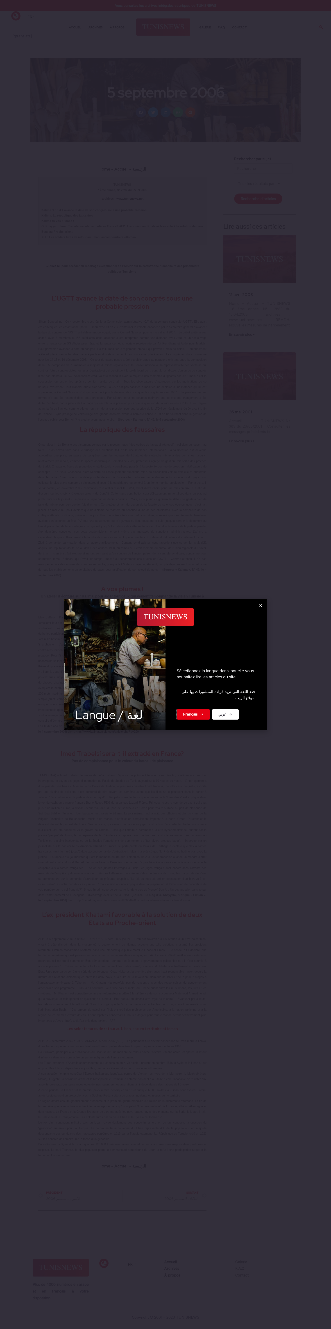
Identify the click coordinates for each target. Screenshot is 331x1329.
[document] (165, 664)
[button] (260, 605)
